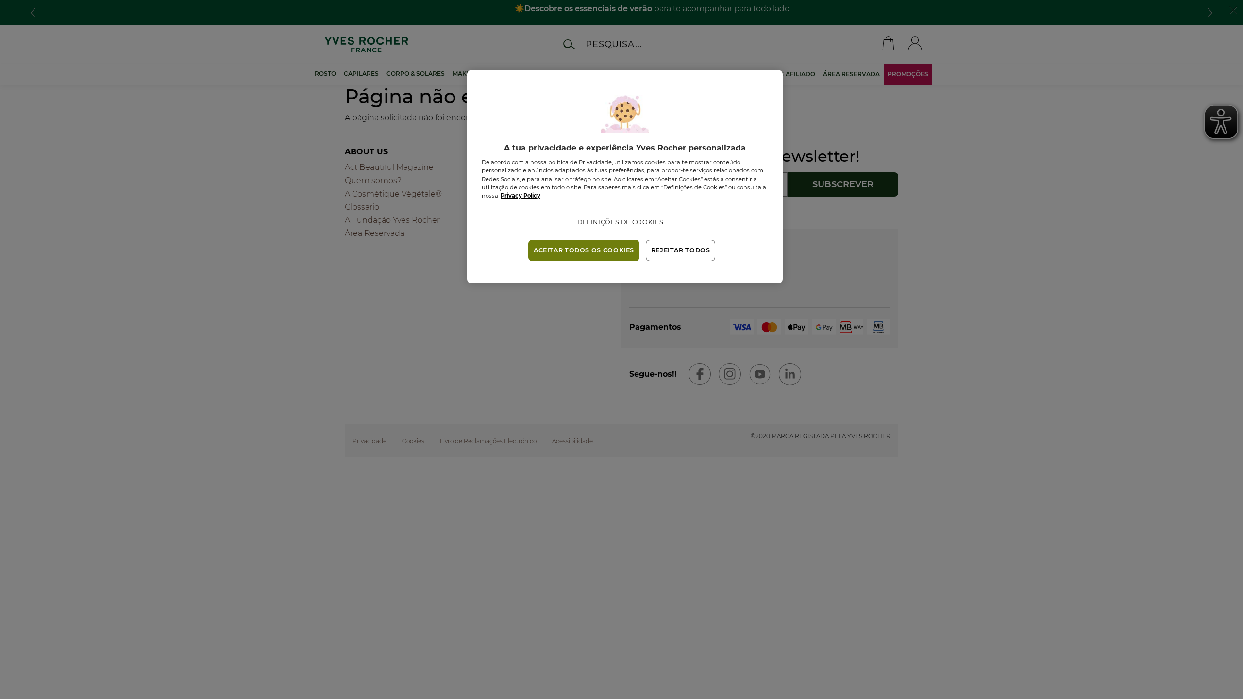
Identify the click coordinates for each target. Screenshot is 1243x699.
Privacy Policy (520, 195)
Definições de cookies (620, 222)
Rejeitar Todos (680, 250)
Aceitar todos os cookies (584, 250)
